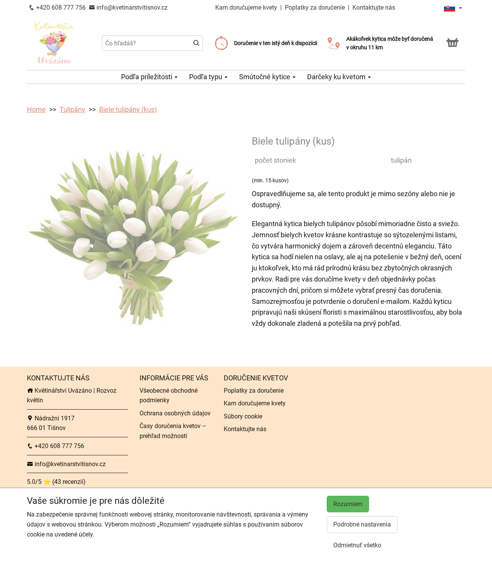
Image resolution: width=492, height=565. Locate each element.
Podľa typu (206, 77)
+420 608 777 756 (60, 7)
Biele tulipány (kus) (128, 109)
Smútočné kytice (265, 77)
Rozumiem (347, 504)
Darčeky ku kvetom (337, 77)
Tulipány (72, 109)
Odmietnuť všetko (357, 545)
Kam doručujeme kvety (246, 7)
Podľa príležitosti (147, 77)
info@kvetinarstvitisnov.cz (131, 7)
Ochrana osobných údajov (175, 413)
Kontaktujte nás (373, 7)
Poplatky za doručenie (315, 7)
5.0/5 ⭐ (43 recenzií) (56, 481)
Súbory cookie (243, 416)
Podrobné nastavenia (362, 524)
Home (36, 109)
